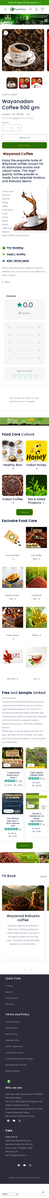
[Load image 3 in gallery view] (36, 83)
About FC (9, 992)
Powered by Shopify (33, 1178)
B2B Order (9, 1004)
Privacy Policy (11, 1028)
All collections (11, 998)
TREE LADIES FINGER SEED (36, 773)
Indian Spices (12, 635)
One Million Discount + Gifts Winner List (13, 822)
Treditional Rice (36, 597)
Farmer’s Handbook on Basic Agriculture (36, 817)
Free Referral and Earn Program (19, 1058)
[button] (5, 9)
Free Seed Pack (12, 555)
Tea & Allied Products (36, 501)
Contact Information (14, 1052)
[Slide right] (46, 84)
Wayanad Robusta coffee (23, 918)
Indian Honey (36, 465)
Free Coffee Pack (36, 557)
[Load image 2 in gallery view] (24, 83)
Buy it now (24, 145)
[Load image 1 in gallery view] (12, 83)
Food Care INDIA (20, 1178)
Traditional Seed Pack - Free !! (13, 775)
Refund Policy (11, 1034)
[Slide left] (3, 84)
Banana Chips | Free (12, 597)
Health (35, 635)
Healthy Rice (12, 465)
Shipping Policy (12, 1040)
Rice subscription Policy (15, 1065)
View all (24, 512)
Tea (35, 678)
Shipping (15, 118)
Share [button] (7, 282)
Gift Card (11, 678)
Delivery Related (12, 1071)
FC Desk (8, 986)
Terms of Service (12, 1022)
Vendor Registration (14, 1046)
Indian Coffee (12, 499)
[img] (11, 781)
